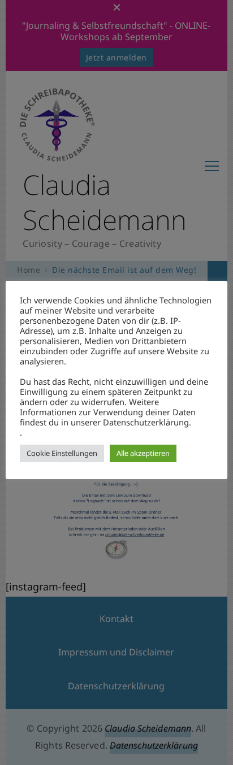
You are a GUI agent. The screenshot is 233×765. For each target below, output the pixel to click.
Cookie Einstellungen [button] (62, 453)
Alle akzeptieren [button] (143, 453)
